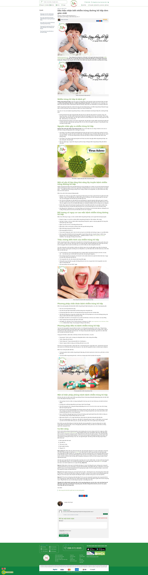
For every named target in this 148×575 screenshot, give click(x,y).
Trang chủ (42, 5)
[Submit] (41, 2)
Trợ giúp (64, 5)
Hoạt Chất (97, 5)
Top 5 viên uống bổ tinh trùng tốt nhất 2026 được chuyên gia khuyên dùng (47, 18)
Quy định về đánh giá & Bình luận (61, 559)
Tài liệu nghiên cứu (82, 557)
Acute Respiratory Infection (99, 235)
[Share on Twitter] (98, 21)
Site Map (56, 560)
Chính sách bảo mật (58, 555)
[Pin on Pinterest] (100, 21)
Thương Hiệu (91, 5)
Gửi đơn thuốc (72, 556)
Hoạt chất (81, 562)
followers (45, 549)
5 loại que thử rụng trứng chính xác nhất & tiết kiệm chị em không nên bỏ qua (47, 27)
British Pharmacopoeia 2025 (92, 556)
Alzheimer (74, 432)
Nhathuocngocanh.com (63, 57)
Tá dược (107, 5)
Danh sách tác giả (73, 560)
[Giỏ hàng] (108, 2)
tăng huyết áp (67, 432)
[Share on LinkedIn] (101, 21)
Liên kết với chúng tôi (44, 545)
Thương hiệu (81, 560)
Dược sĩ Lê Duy (64, 19)
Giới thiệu (47, 5)
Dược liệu (102, 5)
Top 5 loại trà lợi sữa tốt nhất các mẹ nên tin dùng (47, 32)
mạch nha (78, 452)
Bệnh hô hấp (64, 8)
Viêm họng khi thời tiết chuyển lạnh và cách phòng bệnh (71, 490)
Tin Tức (58, 5)
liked (44, 546)
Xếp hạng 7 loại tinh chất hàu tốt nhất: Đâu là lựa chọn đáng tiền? (47, 14)
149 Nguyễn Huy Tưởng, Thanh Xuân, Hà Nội (99, 2)
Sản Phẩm (84, 5)
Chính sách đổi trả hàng (59, 556)
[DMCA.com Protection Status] (100, 553)
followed (53, 549)
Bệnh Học (52, 5)
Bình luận (61, 520)
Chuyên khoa (72, 559)
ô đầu (100, 461)
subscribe (53, 546)
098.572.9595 (88, 2)
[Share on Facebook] (97, 21)
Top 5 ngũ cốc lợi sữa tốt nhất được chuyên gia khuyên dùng (47, 23)
